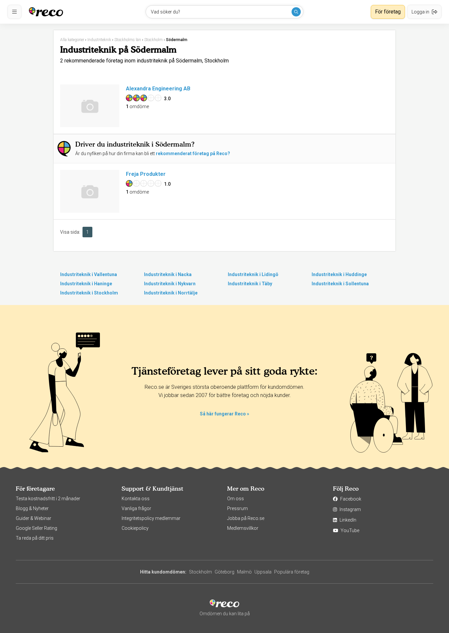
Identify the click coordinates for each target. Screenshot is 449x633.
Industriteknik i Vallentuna (88, 274)
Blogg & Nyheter (32, 508)
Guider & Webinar (33, 518)
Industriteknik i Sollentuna (340, 283)
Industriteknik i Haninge (86, 283)
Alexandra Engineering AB (158, 88)
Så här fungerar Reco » (224, 413)
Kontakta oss (136, 498)
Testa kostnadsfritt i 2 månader (48, 498)
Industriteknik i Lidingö (253, 274)
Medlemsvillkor (242, 528)
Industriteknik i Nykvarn (170, 283)
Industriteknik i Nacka (168, 274)
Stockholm (200, 571)
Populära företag (291, 571)
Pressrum (237, 508)
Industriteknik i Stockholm (89, 292)
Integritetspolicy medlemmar (151, 518)
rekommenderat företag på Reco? (193, 153)
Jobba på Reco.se (245, 518)
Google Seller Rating (36, 528)
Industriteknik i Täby (250, 283)
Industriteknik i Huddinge (339, 274)
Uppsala (263, 571)
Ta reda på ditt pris (35, 538)
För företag (388, 12)
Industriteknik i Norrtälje (171, 292)
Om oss (235, 498)
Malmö (244, 571)
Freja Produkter (146, 174)
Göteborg (224, 571)
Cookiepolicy (135, 528)
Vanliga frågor (136, 508)
